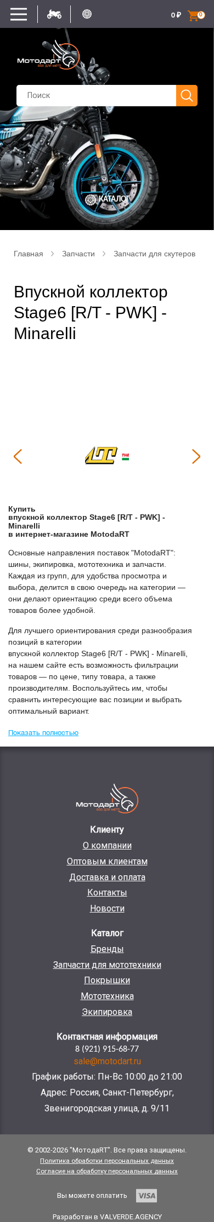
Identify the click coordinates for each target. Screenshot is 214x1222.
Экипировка (107, 1012)
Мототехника (107, 996)
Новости (107, 908)
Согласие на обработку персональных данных (107, 1171)
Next (196, 456)
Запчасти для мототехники (107, 965)
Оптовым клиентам (107, 861)
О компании (107, 845)
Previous (17, 456)
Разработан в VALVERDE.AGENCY (107, 1217)
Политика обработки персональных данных (107, 1160)
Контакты (107, 892)
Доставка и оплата (107, 877)
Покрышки (107, 980)
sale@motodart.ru (107, 1061)
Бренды (107, 949)
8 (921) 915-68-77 (107, 1049)
